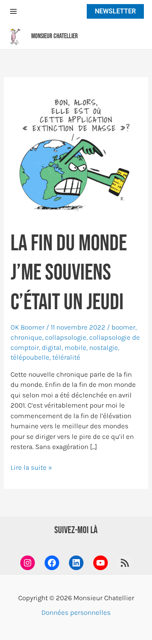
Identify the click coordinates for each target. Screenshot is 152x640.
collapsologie (65, 337)
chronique (26, 337)
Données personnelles (76, 612)
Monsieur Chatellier (54, 36)
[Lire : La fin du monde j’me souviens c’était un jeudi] (76, 152)
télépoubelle (30, 357)
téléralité (66, 357)
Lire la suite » (31, 468)
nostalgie (103, 347)
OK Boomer (28, 327)
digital (52, 347)
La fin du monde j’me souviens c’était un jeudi (69, 273)
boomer (123, 327)
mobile (75, 347)
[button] (113, 11)
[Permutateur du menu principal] (13, 11)
